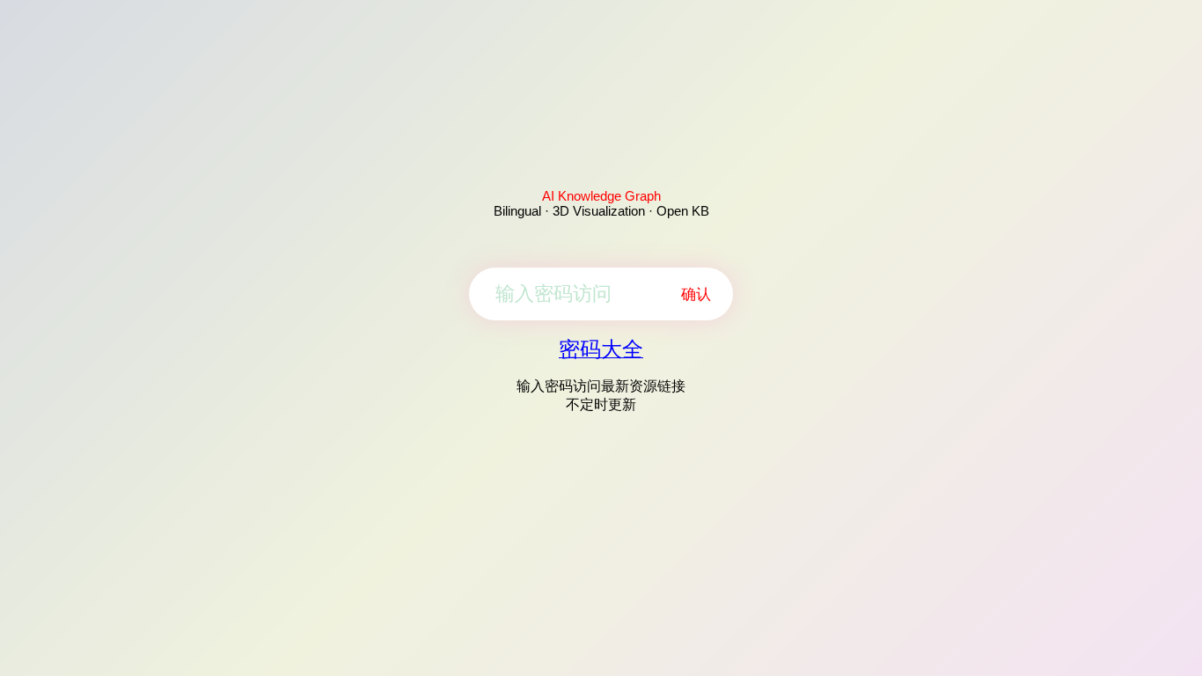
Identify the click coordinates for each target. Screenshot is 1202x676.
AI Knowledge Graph (601, 195)
